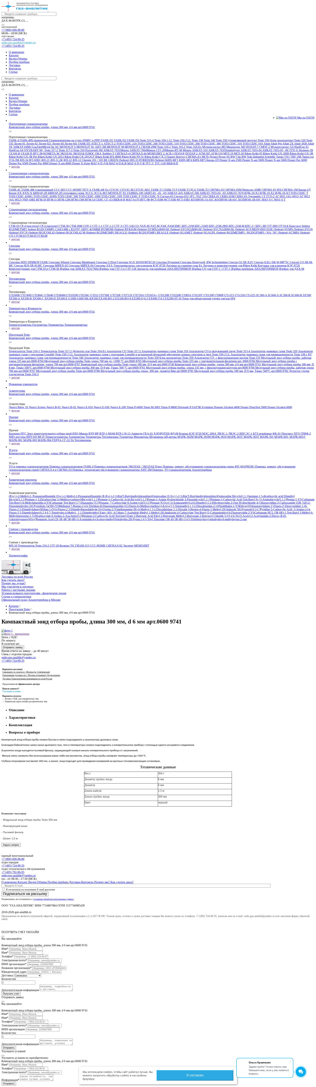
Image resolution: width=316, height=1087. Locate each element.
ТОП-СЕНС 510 (168, 143)
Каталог (14, 55)
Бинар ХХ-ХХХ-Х (21, 193)
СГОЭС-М (127, 189)
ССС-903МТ (74, 189)
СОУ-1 (87, 226)
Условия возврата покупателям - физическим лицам (33, 593)
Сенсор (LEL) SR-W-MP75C (272, 262)
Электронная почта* (14, 960)
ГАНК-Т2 (203, 189)
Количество (8, 978)
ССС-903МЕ (98, 545)
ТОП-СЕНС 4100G (21, 196)
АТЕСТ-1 (97, 143)
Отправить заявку (13, 647)
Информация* (10, 1080)
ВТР (92, 433)
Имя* (4, 948)
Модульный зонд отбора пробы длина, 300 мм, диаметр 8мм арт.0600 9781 (147, 371)
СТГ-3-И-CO (131, 226)
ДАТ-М (155, 226)
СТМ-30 (64, 226)
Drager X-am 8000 (60, 163)
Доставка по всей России (17, 576)
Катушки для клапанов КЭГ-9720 (279, 265)
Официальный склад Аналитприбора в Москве (31, 599)
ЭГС (192, 196)
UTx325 (250, 295)
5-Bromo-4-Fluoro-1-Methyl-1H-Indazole (212, 509)
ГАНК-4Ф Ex (100, 189)
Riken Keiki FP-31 (133, 156)
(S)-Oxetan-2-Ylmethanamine (115, 509)
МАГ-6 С (268, 199)
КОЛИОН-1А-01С (203, 199)
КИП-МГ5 (199, 160)
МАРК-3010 (219, 436)
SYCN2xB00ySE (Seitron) (229, 229)
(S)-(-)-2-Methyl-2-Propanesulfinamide (79, 496)
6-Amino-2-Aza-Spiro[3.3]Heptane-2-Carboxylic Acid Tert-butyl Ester (92, 516)
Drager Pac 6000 (297, 160)
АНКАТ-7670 (235, 193)
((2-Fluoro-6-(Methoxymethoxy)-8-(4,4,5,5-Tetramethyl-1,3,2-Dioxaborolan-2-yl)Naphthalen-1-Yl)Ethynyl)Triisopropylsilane (197, 506)
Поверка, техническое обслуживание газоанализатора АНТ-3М (112, 469)
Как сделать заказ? (13, 580)
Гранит (171, 156)
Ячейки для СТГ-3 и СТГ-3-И (118, 268)
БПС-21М (188, 226)
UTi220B (176, 295)
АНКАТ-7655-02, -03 (213, 193)
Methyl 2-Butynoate (188, 516)
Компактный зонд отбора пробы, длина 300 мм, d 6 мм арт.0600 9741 (52, 127)
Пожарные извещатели (23, 384)
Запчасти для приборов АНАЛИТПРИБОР (164, 268)
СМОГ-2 (265, 146)
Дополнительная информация (20, 990)
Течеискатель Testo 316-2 (34, 545)
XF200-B (27, 298)
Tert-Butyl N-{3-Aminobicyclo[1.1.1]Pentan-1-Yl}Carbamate (279, 499)
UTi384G (38, 295)
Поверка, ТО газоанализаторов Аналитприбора (182, 469)
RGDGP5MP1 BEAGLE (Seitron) (159, 232)
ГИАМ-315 (82, 545)
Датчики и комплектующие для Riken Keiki (230, 265)
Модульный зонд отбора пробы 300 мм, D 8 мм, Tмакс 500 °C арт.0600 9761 (98, 367)
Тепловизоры (17, 278)
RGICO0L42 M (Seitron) (81, 232)
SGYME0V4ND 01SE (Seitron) (265, 229)
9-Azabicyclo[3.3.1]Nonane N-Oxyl (148, 502)
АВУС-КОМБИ (91, 229)
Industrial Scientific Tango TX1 (271, 156)
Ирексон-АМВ (252, 189)
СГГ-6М (272, 226)
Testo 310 (79, 150)
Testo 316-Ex (194, 146)
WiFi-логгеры (17, 436)
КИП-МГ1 (172, 160)
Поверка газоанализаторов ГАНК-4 (71, 466)
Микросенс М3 (236, 146)
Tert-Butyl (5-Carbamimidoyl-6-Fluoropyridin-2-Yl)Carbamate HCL (234, 512)
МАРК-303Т (252, 436)
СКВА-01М (227, 196)
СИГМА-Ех (194, 156)
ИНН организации (13, 1029)
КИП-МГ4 (186, 160)
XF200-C (38, 298)
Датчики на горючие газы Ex (184, 265)
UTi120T (197, 295)
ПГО (297, 433)
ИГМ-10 (41, 199)
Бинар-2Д (304, 189)
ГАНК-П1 (107, 140)
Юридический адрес (14, 971)
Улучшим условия (11, 691)
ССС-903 (60, 189)
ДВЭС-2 (233, 433)
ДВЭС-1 (222, 433)
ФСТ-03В (170, 199)
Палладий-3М (94, 150)
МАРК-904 (45, 440)
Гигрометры (40, 324)
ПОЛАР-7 (252, 146)
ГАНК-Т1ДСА (187, 189)
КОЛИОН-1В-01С (226, 199)
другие (15, 166)
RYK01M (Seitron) (136, 229)
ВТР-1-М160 (107, 433)
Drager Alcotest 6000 (279, 407)
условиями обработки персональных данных (53, 899)
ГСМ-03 (21, 235)
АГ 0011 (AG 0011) (287, 196)
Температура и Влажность (25, 308)
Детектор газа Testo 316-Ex (89, 351)
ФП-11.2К (56, 160)
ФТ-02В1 (35, 160)
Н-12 (127, 433)
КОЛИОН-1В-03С (250, 199)
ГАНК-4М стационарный (38, 189)
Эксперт (128, 545)
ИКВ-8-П (172, 163)
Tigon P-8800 (169, 407)
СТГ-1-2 (108, 226)
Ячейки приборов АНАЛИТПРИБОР (255, 268)
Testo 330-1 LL (163, 140)
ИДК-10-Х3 (282, 193)
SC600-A (273, 295)
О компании (16, 52)
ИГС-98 (38, 153)
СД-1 (12, 235)
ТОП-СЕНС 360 (189, 143)
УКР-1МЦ (29, 199)
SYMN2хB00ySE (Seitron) (164, 229)
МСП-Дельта (210, 156)
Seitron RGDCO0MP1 (41, 229)
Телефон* (7, 956)
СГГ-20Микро (165, 150)
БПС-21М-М (237, 226)
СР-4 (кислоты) (30, 226)
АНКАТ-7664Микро (143, 150)
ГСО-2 (270, 196)
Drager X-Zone (81, 163)
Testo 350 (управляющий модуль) (237, 140)
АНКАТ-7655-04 (251, 150)
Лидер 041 (71, 143)
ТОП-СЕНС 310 (231, 143)
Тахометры (126, 436)
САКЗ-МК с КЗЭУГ (68, 229)
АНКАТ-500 (191, 193)
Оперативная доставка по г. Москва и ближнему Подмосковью (31, 675)
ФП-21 (45, 160)
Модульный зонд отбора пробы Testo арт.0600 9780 (68, 371)
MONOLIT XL (117, 193)
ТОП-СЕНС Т (299, 193)
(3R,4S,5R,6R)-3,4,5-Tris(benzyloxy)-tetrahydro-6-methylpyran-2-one (206, 519)
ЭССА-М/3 (101, 193)
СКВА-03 (241, 196)
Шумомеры (156, 436)
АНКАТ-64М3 (22, 146)
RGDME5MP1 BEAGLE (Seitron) (118, 232)
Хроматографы (18, 555)
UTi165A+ (151, 295)
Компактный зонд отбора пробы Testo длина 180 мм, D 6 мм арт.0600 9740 (128, 364)
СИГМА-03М (233, 189)
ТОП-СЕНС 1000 (90, 196)
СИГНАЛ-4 (122, 153)
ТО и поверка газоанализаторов (29, 466)
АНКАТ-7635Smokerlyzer (224, 150)
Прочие (13, 417)
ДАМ (171, 226)
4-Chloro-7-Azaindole (126, 512)
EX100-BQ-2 (107, 298)
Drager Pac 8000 (39, 163)
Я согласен (195, 1075)
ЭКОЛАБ (66, 153)
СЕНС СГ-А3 (104, 199)
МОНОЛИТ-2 (156, 153)
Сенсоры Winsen (59, 262)
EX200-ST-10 (173, 298)
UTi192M (72, 295)
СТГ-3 (118, 226)
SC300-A (262, 295)
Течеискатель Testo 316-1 (25, 351)
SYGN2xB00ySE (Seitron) (197, 229)
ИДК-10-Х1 (252, 193)
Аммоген (137, 433)
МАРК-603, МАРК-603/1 (289, 436)
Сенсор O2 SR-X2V (241, 262)
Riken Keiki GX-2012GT (80, 156)
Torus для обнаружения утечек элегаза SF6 (208, 298)
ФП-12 (77, 160)
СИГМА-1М (290, 189)
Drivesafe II (185, 407)
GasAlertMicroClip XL (46, 146)
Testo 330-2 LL (182, 140)
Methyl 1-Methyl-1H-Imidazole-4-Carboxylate (167, 512)
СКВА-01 (213, 196)
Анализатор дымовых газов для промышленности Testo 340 (46, 357)
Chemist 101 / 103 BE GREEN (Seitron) (106, 160)
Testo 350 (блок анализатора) (276, 140)
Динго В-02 (69, 407)
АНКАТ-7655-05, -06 (275, 150)
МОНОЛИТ (141, 545)
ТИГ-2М (296, 156)
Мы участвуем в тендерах (17, 586)
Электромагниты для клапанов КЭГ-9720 (139, 265)
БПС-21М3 (202, 226)
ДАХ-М (145, 226)
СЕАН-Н (15, 153)
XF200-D (50, 298)
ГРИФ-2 (306, 433)
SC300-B (285, 295)
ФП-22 (68, 160)
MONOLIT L (133, 146)
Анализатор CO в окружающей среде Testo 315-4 (220, 351)
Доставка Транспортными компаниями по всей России (27, 678)
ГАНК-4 (14, 140)
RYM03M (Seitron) (113, 229)
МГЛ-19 (228, 153)
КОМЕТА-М (51, 153)
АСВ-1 (169, 153)
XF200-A (15, 298)
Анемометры (77, 436)
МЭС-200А (209, 433)
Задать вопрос (11, 845)
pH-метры (170, 436)
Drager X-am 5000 (253, 160)
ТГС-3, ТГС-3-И (155, 163)
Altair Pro (277, 143)
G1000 (72, 298)
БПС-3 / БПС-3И (256, 226)
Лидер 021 (45, 143)
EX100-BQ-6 (123, 298)
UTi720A (139, 295)
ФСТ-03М (157, 199)
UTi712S (127, 295)
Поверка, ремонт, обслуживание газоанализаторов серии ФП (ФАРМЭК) (209, 466)
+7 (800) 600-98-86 (12, 29)
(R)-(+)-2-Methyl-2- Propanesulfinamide (32, 496)
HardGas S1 (301, 146)
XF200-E (62, 298)
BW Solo (247, 156)
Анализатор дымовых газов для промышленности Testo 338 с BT (271, 354)
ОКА (98, 153)
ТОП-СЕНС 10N (112, 196)
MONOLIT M (116, 146)
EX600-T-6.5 (157, 298)
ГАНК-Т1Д (170, 189)
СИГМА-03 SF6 (272, 189)
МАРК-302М (185, 436)
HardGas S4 (16, 150)
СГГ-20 (55, 545)
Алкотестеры (17, 390)
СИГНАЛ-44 (138, 153)
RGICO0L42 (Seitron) (52, 232)
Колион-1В (306, 150)
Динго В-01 (53, 407)
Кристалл (295, 226)
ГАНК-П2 (120, 140)
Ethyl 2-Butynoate (165, 516)
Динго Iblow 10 (19, 407)
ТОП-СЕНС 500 (68, 196)
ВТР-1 (120, 433)
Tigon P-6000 (135, 407)
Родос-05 (224, 156)
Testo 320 (300, 140)
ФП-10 (13, 545)
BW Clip (236, 156)
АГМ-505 (204, 153)
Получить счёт (11, 993)
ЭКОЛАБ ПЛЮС (84, 153)
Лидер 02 (32, 143)
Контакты (15, 68)
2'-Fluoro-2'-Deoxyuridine (286, 506)
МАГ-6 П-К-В (118, 163)
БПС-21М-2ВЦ (219, 226)
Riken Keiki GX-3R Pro (23, 156)
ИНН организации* (13, 964)
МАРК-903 (30, 440)
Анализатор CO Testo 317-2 (124, 351)
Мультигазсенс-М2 (214, 146)
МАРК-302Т (235, 436)
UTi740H (26, 295)
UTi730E (104, 295)
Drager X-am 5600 (276, 160)
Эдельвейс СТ (257, 196)
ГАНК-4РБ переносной (34, 140)
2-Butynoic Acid (144, 516)
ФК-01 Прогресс (283, 433)
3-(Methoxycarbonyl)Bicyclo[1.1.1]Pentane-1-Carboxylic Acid (94, 499)
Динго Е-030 (101, 407)
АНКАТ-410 (175, 193)
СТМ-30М (76, 226)
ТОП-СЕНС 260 (147, 143)
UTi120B (164, 295)
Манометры (141, 436)
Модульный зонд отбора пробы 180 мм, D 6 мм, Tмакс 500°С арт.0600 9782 (241, 371)
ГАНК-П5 (84, 143)
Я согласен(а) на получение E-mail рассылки (30, 889)
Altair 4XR (301, 143)
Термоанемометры (75, 324)
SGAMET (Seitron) (192, 232)
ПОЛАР (179, 153)
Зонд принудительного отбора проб (49, 433)
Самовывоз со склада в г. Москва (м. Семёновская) (26, 672)
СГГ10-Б (283, 226)
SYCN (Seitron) (29, 232)
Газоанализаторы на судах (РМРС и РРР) (75, 140)
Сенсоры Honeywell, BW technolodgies (204, 262)
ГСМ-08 (42, 235)
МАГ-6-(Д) (133, 199)
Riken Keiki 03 (253, 153)
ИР (97, 433)
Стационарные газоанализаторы (29, 173)
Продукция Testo (19, 334)
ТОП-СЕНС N (150, 196)
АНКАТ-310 (200, 150)
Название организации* (16, 967)
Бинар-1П (212, 160)
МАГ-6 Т (279, 199)
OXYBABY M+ (34, 150)
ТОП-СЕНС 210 (126, 143)
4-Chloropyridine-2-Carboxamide (276, 502)
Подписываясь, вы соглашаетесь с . (37, 899)
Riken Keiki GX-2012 (51, 156)
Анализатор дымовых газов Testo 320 (274, 351)
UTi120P (209, 295)
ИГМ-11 (52, 199)
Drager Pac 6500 (19, 163)
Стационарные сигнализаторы (28, 209)
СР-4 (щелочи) (49, 226)
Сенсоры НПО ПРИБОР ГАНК (29, 262)
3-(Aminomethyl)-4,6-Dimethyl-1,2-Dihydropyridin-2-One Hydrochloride (213, 502)
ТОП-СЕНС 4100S (45, 196)
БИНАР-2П (40, 193)
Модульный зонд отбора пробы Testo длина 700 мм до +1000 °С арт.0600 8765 (93, 361)
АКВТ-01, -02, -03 (155, 193)
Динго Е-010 (85, 407)
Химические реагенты (23, 479)
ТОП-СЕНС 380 (210, 143)
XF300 (307, 295)
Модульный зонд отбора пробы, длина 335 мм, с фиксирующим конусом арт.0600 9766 (200, 367)
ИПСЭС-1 (246, 433)
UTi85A (187, 295)
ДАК (163, 226)
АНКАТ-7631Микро (116, 150)
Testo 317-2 (51, 150)
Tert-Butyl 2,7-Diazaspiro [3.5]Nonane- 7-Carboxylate (95, 502)
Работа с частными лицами (18, 589)
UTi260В (14, 295)
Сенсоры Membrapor (83, 262)
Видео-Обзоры (18, 58)
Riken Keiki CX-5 (155, 156)
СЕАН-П (27, 153)
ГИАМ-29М (149, 146)
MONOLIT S (68, 146)
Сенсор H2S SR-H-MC (28, 265)
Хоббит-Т (108, 153)
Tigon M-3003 (152, 407)
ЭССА (89, 193)
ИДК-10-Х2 (267, 193)
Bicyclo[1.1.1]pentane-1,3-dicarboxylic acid (258, 496)
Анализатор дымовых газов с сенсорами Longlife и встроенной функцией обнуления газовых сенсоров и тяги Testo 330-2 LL (152, 354)
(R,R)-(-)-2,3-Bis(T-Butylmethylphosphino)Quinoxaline (134, 496)
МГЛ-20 (239, 153)
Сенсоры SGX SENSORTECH (136, 262)
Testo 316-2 (179, 146)
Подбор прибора (19, 62)
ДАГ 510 (201, 196)
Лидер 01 (20, 143)
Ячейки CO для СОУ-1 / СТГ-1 (211, 268)
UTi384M (60, 295)
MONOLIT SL (85, 146)
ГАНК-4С (15, 189)
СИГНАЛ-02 (114, 545)
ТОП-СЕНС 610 (253, 143)
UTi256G (84, 295)
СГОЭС (114, 189)
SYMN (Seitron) (294, 229)
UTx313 (229, 295)
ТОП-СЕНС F (132, 196)
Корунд (181, 156)
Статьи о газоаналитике (16, 596)
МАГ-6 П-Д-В (100, 163)
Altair (267, 143)
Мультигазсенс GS (282, 146)
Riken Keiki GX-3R (301, 153)
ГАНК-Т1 (157, 189)
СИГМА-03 (217, 189)
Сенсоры (14, 245)
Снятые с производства (23, 529)
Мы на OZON (305, 117)
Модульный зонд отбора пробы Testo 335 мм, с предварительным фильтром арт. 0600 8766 (199, 361)
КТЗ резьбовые (262, 433)
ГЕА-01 (148, 433)
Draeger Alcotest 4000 (227, 407)
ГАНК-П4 (133, 140)
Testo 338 (198, 140)
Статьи (13, 71)
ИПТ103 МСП (35, 436)
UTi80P (219, 295)
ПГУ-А (87, 189)
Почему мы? (102, 882)
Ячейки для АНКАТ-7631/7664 (79, 268)
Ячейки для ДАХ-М (291, 268)
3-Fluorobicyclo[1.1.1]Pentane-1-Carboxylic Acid (214, 499)
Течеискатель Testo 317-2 (56, 351)
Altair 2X (288, 143)
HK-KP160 (91, 298)
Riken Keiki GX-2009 (276, 153)
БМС (178, 226)
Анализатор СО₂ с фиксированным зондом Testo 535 (227, 357)
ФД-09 (174, 433)
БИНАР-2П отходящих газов (66, 193)
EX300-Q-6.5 (140, 298)
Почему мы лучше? (13, 583)
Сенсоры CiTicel (106, 262)
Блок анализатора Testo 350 (176, 357)
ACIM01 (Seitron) (299, 232)
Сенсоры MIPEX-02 (56, 265)
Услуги (13, 450)
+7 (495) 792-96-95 (12, 872)
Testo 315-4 (147, 140)
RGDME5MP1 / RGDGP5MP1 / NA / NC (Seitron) (258, 232)
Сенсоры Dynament (168, 262)
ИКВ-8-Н (119, 199)
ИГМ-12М (64, 199)
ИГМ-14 (90, 199)
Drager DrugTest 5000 (253, 407)
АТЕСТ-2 (110, 143)
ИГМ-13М (78, 199)
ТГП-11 (294, 150)
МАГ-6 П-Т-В (136, 163)
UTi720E (116, 295)
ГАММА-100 (135, 193)
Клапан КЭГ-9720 (190, 433)
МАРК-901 (16, 440)
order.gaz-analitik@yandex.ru (18, 42)
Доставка (14, 65)
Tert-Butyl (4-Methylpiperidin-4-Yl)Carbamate (36, 502)
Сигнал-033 (181, 196)
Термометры (56, 324)
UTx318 (240, 295)
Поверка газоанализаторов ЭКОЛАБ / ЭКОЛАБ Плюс (128, 466)
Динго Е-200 (118, 407)
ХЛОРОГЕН (162, 433)
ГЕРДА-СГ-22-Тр (63, 440)
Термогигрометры (20, 324)
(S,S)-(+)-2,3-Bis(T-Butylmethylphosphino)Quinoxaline (199, 496)
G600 (80, 298)
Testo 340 (210, 140)
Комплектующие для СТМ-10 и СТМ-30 (34, 268)
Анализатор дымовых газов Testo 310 (165, 351)
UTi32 (94, 295)
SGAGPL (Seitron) (215, 232)
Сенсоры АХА (103, 265)
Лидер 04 (58, 143)
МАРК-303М (202, 436)
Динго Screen (37, 407)
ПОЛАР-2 (191, 153)
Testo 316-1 (164, 146)
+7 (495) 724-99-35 (12, 39)
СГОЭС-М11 (142, 189)
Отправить (9, 1047)
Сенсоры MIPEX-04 (81, 265)
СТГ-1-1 (97, 226)
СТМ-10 (14, 226)
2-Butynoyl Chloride (212, 516)
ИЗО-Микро (80, 433)
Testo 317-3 (66, 150)
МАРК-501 (267, 436)
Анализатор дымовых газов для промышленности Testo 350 (121, 357)
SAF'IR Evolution (203, 407)
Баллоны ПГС (18, 433)
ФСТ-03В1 (184, 199)
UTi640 (49, 295)
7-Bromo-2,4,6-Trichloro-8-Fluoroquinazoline (97, 506)
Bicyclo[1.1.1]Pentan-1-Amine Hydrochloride (158, 499)
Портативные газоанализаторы (28, 123)
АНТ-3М (101, 146)
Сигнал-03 (167, 196)
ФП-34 (24, 160)
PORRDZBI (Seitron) (152, 160)
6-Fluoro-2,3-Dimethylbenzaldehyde (76, 509)
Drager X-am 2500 (230, 160)
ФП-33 (134, 160)
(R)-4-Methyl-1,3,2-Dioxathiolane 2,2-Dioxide (160, 509)
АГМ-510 (217, 153)
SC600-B (297, 295)
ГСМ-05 (32, 235)
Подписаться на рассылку (25, 894)
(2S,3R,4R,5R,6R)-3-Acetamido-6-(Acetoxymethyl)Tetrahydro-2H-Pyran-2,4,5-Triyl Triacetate (109, 519)
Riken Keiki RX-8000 (108, 156)
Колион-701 (67, 545)
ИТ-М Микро (183, 150)
